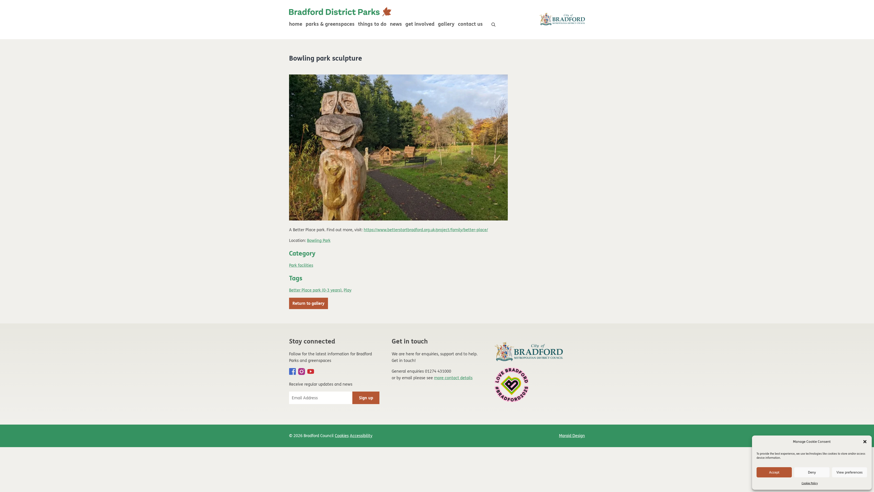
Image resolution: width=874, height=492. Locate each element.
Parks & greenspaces (330, 24)
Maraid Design (572, 435)
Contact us (470, 24)
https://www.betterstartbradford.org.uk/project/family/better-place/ (426, 229)
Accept (774, 472)
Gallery (446, 24)
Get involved (419, 24)
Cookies (342, 435)
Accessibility (361, 435)
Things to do (372, 24)
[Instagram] (301, 371)
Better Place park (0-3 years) (315, 290)
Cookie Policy (810, 483)
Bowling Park (318, 240)
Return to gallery (308, 303)
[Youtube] (310, 371)
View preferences (849, 472)
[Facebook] (292, 371)
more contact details (453, 377)
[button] (865, 441)
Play (347, 290)
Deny (812, 472)
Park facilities (301, 265)
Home (295, 24)
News (396, 24)
